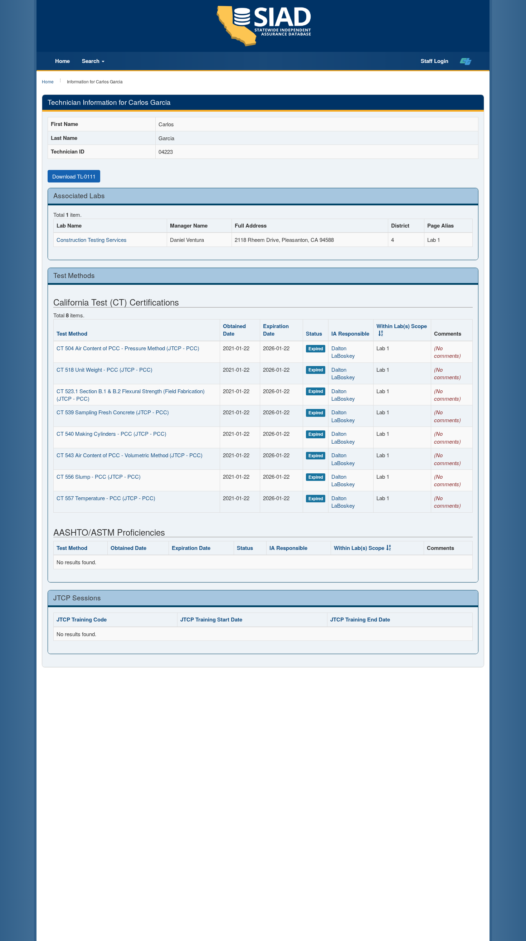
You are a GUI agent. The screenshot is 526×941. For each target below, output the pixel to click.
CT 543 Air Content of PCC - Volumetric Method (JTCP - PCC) (130, 455)
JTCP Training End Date (360, 619)
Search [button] (91, 61)
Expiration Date (276, 329)
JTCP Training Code (82, 619)
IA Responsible (350, 333)
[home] (465, 61)
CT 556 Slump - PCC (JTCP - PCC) (99, 476)
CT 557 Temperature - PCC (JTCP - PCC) (106, 498)
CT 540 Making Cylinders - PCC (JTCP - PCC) (111, 433)
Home (62, 61)
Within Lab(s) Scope (401, 326)
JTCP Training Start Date (211, 619)
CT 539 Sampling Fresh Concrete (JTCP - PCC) (113, 412)
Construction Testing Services (92, 239)
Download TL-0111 (74, 176)
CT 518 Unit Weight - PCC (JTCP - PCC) (104, 369)
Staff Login (434, 61)
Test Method (72, 333)
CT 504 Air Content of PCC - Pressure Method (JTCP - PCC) (128, 348)
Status (314, 333)
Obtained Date (234, 329)
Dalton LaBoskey (343, 351)
